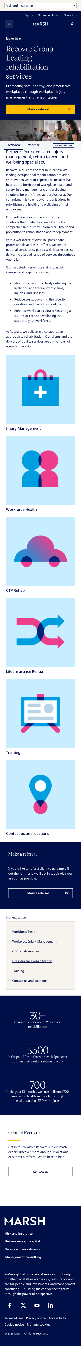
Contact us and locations (29, 981)
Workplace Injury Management (34, 941)
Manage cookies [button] (38, 1324)
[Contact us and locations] (40, 794)
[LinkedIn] (50, 1305)
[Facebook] (9, 1305)
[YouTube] (36, 1305)
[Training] (40, 713)
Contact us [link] (70, 15)
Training (18, 971)
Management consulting (23, 1257)
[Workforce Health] (40, 470)
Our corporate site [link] (48, 15)
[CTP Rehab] (40, 551)
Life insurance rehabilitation (32, 961)
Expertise (33, 145)
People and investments (22, 1249)
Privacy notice (36, 1318)
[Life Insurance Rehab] (40, 632)
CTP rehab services (25, 951)
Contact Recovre (63, 145)
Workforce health (24, 932)
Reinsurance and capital (22, 1241)
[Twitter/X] (23, 1305)
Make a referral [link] (38, 109)
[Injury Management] (40, 389)
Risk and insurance (19, 1233)
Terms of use (14, 1318)
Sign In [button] (29, 15)
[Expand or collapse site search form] (72, 24)
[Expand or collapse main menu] (9, 24)
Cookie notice (14, 1324)
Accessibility (57, 1318)
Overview (13, 145)
